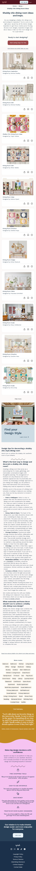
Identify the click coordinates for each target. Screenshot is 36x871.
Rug (10, 546)
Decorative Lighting (12, 559)
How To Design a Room (12, 598)
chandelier (10, 561)
